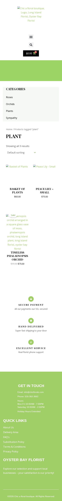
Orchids (10, 104)
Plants (9, 111)
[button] (31, 36)
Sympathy (11, 117)
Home (9, 129)
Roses (9, 97)
